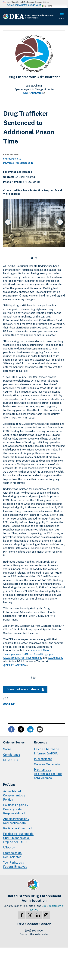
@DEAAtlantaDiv (33, 92)
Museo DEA (11, 760)
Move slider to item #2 (36, 258)
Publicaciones (43, 758)
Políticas (9, 784)
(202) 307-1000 (34, 930)
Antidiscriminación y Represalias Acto (16, 821)
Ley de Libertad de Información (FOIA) (46, 751)
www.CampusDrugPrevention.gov (22, 657)
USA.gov (9, 847)
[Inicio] (31, 16)
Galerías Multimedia (47, 764)
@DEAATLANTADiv (14, 665)
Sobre (7, 749)
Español (48, 6)
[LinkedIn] (38, 915)
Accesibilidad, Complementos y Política (14, 795)
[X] (30, 915)
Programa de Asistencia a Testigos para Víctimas (48, 774)
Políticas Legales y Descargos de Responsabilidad (15, 809)
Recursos (40, 742)
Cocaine (9, 704)
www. (34, 650)
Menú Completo (62, 16)
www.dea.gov (55, 657)
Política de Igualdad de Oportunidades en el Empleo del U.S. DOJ (18, 838)
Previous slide (8, 222)
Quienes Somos (14, 742)
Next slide (60, 222)
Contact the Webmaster (34, 934)
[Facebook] (21, 915)
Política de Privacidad (17, 828)
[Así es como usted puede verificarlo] (34, 4)
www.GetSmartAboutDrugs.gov (34, 654)
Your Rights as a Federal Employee (15, 864)
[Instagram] (46, 915)
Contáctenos (11, 754)
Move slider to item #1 (32, 258)
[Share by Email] (40, 729)
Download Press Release (17, 163)
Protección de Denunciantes (12, 855)
